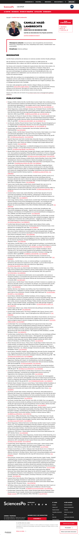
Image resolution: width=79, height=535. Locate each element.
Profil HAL (63, 30)
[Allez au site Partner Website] (72, 7)
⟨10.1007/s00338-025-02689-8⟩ (26, 126)
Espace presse (55, 509)
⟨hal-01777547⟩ (43, 493)
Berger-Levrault (12, 493)
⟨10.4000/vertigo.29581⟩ (36, 246)
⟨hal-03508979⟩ (34, 227)
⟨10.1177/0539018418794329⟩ (36, 381)
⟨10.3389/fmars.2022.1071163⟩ (40, 172)
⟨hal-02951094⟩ (21, 273)
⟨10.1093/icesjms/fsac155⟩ (43, 189)
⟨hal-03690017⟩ (23, 198)
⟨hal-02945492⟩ (26, 309)
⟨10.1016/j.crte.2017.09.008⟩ (15, 441)
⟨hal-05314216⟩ (43, 114)
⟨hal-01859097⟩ (48, 381)
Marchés (54, 517)
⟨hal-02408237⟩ (42, 405)
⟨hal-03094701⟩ (22, 332)
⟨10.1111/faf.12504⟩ (12, 273)
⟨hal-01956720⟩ (17, 476)
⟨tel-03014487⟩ (21, 280)
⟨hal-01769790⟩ (31, 483)
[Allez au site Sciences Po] (9, 7)
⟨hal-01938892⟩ (28, 356)
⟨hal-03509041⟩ (47, 246)
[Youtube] (46, 504)
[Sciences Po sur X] (32, 504)
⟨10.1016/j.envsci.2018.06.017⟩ (26, 368)
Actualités (38, 11)
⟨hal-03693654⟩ (37, 163)
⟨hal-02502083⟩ (24, 433)
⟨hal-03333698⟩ (43, 253)
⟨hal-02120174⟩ (28, 398)
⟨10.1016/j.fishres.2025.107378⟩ (33, 107)
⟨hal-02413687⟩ (20, 322)
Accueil (8, 17)
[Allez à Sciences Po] (15, 503)
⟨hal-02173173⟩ (39, 341)
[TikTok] (42, 504)
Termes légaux (55, 519)
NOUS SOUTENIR (58, 1)
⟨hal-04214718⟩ (25, 266)
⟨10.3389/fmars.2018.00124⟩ (15, 414)
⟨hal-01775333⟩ (44, 447)
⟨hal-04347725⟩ (29, 137)
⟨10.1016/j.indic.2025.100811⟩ (25, 121)
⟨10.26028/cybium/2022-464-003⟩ (23, 163)
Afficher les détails (20, 531)
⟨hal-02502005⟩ (16, 287)
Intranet (66, 509)
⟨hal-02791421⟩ (23, 349)
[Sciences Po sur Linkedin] (28, 504)
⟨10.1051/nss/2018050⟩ (26, 363)
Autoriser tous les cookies (68, 523)
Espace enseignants (69, 507)
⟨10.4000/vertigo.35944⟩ (14, 222)
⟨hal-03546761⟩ (12, 306)
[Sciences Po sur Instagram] (39, 504)
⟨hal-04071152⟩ (51, 156)
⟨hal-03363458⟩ (30, 234)
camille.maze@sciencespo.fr (32, 35)
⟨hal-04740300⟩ (21, 130)
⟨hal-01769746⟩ (27, 441)
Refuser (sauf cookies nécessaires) (68, 531)
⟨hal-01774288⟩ (51, 467)
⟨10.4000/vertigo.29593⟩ (14, 266)
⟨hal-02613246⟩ (48, 488)
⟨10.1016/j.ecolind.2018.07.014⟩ (16, 356)
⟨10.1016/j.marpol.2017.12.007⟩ (16, 421)
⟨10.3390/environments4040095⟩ (35, 488)
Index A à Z (55, 507)
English (71, 2)
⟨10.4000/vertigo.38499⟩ (19, 149)
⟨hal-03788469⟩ (30, 182)
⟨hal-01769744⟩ (27, 414)
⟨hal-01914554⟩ (37, 363)
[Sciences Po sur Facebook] (35, 504)
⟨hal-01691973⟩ (28, 421)
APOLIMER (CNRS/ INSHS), (21, 86)
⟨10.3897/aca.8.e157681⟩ (31, 114)
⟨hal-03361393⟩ (22, 241)
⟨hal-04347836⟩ (22, 144)
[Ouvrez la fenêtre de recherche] (65, 1)
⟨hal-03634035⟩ (36, 213)
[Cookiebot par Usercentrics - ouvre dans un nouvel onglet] (8, 533)
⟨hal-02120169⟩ (39, 374)
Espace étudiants (68, 504)
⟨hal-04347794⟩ (30, 149)
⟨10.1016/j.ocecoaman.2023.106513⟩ (36, 156)
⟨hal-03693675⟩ (25, 222)
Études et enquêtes (26, 11)
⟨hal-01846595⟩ (39, 368)
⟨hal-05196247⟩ (39, 121)
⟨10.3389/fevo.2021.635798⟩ (31, 253)
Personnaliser (68, 527)
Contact (54, 504)
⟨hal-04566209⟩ (19, 294)
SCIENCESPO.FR (28, 1)
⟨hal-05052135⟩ (48, 107)
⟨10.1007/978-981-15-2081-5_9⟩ (45, 304)
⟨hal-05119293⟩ (40, 126)
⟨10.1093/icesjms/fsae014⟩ (17, 137)
